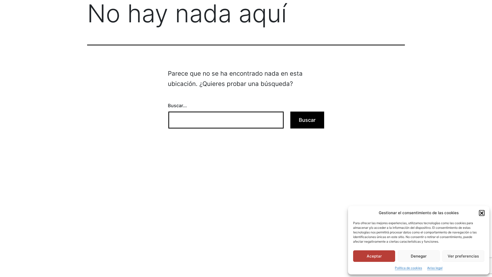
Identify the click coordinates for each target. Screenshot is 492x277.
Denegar (419, 256)
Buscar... (177, 105)
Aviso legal (435, 268)
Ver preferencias (463, 256)
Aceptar (374, 256)
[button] (481, 212)
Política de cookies (408, 268)
